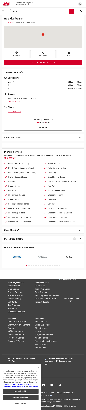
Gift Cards (12, 302)
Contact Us (40, 286)
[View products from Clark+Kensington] (43, 257)
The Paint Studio (15, 295)
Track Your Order (42, 289)
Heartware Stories (16, 338)
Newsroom (40, 331)
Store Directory (14, 298)
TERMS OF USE (8, 384)
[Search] (71, 11)
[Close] (38, 367)
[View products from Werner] (17, 257)
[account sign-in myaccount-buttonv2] (80, 4)
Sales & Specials (42, 325)
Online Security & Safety (45, 298)
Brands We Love (15, 292)
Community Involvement (19, 325)
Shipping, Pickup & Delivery (47, 295)
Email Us (72, 406)
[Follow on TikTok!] (60, 384)
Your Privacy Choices (41, 395)
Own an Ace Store (16, 334)
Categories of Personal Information (14, 386)
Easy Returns (41, 292)
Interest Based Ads (46, 393)
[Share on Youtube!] (51, 384)
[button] (43, 35)
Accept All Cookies (20, 391)
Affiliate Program (15, 331)
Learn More (68, 298)
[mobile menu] (3, 11)
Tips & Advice (41, 321)
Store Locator (14, 286)
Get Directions (14, 102)
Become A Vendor (16, 341)
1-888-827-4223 (60, 406)
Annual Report (41, 338)
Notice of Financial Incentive (22, 384)
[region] (20, 387)
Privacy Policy (33, 386)
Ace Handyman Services (46, 341)
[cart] (82, 11)
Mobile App (13, 308)
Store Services (41, 328)
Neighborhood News (44, 334)
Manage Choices (21, 403)
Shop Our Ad (13, 289)
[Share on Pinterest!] (43, 384)
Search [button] (14, 11)
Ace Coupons (14, 305)
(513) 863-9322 (14, 111)
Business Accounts (16, 311)
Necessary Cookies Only (20, 397)
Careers (11, 328)
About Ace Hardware (17, 321)
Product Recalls (42, 302)
